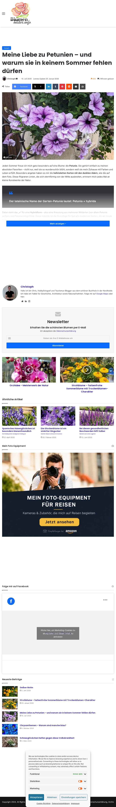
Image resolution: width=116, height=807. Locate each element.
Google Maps (102, 294)
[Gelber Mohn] (10, 691)
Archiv (111, 802)
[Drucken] (82, 86)
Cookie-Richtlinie (44, 803)
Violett (6, 48)
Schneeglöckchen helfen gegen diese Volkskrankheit (47, 738)
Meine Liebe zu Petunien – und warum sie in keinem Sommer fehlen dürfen (57, 712)
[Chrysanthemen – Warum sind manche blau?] (10, 729)
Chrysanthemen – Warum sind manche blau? (43, 725)
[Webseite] (22, 301)
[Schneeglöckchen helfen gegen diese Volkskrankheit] (10, 742)
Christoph (11, 79)
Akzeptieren (36, 797)
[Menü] (3, 14)
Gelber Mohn (26, 687)
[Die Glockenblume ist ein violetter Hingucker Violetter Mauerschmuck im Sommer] (58, 416)
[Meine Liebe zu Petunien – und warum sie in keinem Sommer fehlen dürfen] (10, 716)
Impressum (75, 803)
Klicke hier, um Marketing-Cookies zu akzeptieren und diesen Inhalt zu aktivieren (58, 633)
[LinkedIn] (48, 86)
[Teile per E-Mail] (76, 86)
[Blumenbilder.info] (20, 13)
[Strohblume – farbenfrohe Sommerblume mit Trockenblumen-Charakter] (10, 704)
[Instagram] (29, 301)
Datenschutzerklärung (61, 803)
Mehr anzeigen (57, 223)
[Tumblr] (55, 86)
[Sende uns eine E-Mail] (17, 79)
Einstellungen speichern (73, 797)
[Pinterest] (62, 86)
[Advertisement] (58, 36)
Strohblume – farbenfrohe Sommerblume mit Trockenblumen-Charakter (57, 700)
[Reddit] (69, 86)
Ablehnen (52, 797)
